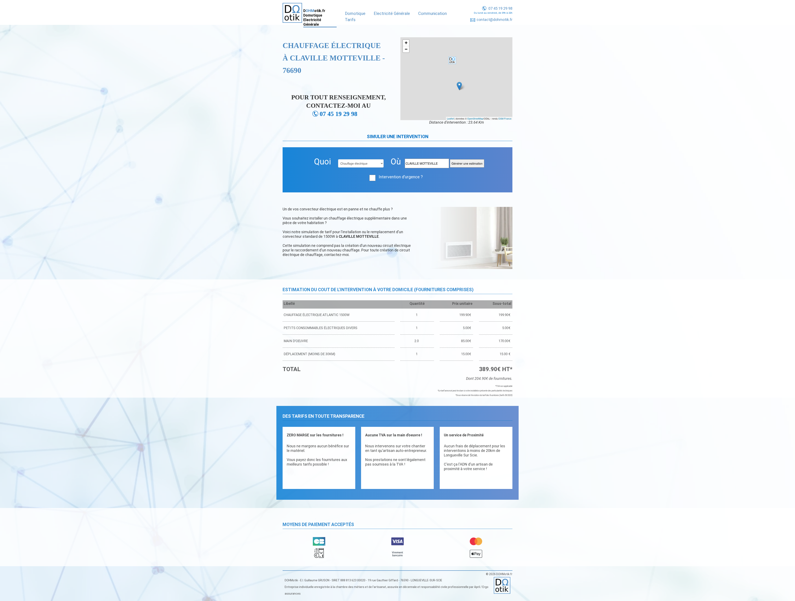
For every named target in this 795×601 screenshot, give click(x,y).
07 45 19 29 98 (500, 8)
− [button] (406, 49)
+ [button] (406, 42)
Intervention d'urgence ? (401, 176)
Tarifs (350, 19)
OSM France (504, 118)
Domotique (355, 13)
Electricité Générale (392, 13)
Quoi (322, 162)
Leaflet (450, 118)
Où (396, 162)
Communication (432, 13)
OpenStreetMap (475, 118)
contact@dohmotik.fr (494, 19)
